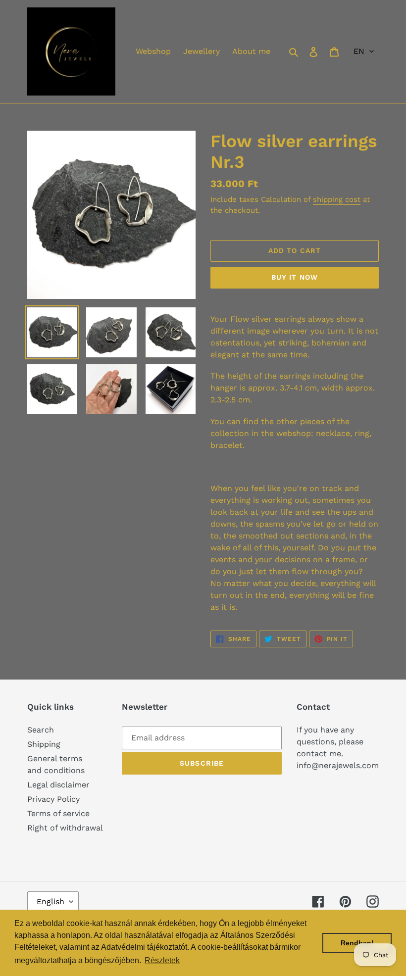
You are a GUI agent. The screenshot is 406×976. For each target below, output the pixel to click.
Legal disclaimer (58, 784)
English (50, 901)
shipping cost (336, 199)
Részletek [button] (162, 960)
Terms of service (58, 813)
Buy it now (294, 277)
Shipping (43, 744)
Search (40, 729)
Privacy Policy (53, 799)
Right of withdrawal (65, 827)
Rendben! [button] (357, 943)
